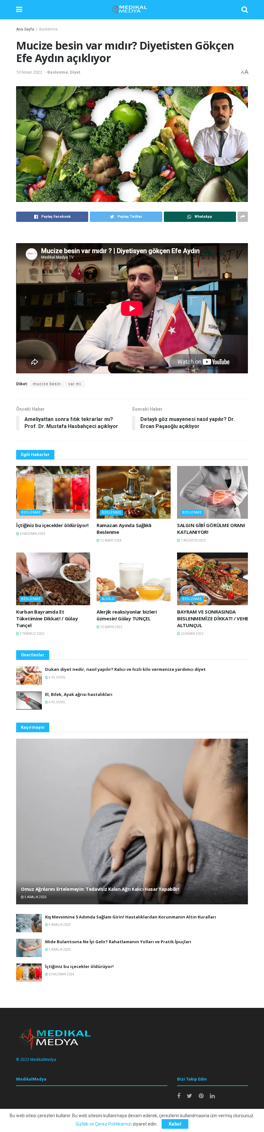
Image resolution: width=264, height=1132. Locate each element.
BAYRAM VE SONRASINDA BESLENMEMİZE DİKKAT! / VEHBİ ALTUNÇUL (213, 618)
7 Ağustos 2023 (193, 540)
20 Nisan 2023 (191, 633)
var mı (74, 384)
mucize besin (47, 384)
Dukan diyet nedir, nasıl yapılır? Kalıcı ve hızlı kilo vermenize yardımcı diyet (125, 669)
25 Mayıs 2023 (110, 627)
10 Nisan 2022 (29, 72)
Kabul (175, 1124)
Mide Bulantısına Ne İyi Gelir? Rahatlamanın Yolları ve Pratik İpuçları (118, 942)
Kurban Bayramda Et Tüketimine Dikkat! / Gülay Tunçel (47, 618)
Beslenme (48, 29)
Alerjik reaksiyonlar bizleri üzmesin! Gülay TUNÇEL (127, 615)
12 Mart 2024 (110, 540)
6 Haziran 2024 (32, 533)
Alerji (108, 599)
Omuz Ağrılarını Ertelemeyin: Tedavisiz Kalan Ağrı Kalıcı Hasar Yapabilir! (100, 889)
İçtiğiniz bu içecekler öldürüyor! (52, 525)
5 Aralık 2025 (35, 897)
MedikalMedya (43, 1059)
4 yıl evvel (57, 677)
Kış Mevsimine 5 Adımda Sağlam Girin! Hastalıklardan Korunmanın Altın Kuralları (130, 917)
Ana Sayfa (25, 29)
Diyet (75, 72)
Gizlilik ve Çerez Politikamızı (104, 1124)
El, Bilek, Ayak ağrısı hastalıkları (78, 694)
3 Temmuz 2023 (31, 633)
